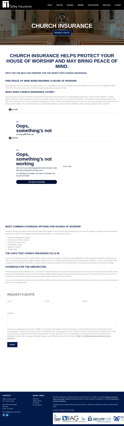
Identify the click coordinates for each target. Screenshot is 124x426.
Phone (85, 301)
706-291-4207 (11, 399)
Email (47, 301)
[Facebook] (4, 415)
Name (9, 301)
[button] (50, 5)
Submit (12, 345)
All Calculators (37, 405)
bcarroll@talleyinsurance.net (11, 412)
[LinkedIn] (7, 415)
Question (10, 313)
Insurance (36, 399)
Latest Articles (37, 401)
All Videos (36, 403)
